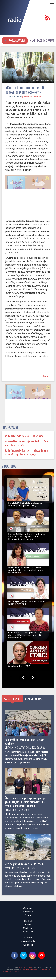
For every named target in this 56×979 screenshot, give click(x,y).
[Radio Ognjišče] (28, 18)
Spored (28, 917)
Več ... (28, 974)
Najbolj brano (12, 700)
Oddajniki (28, 946)
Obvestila (28, 913)
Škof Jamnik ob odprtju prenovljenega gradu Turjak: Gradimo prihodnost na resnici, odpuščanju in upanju (25, 803)
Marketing (28, 930)
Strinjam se (44, 961)
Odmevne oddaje (34, 700)
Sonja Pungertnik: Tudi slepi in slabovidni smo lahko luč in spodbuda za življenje (26, 454)
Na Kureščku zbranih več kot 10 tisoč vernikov (24, 743)
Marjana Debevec (32, 96)
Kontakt (28, 923)
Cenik (28, 926)
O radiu (28, 939)
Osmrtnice (28, 909)
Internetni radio (28, 943)
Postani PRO (28, 933)
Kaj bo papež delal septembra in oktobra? (24, 437)
